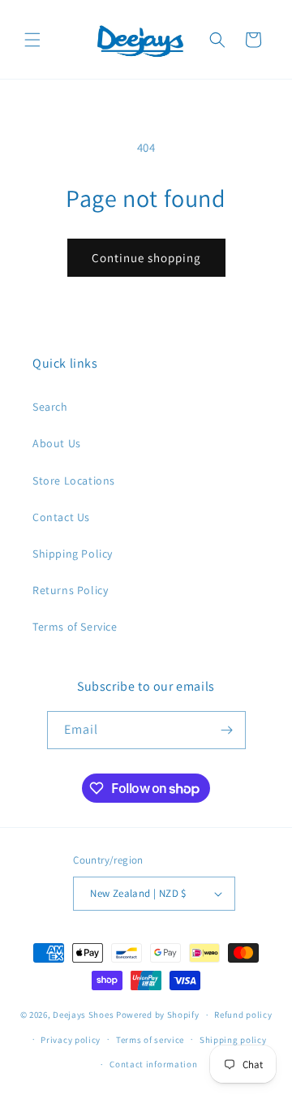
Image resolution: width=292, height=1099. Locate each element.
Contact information (153, 1064)
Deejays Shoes (83, 1014)
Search (50, 406)
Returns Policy (70, 590)
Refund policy (243, 1014)
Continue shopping (146, 257)
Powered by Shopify (158, 1014)
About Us (56, 443)
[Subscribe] (227, 730)
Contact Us (61, 517)
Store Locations (73, 480)
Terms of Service (75, 626)
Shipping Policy (72, 553)
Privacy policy (71, 1039)
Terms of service (150, 1039)
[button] (32, 40)
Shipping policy (233, 1039)
